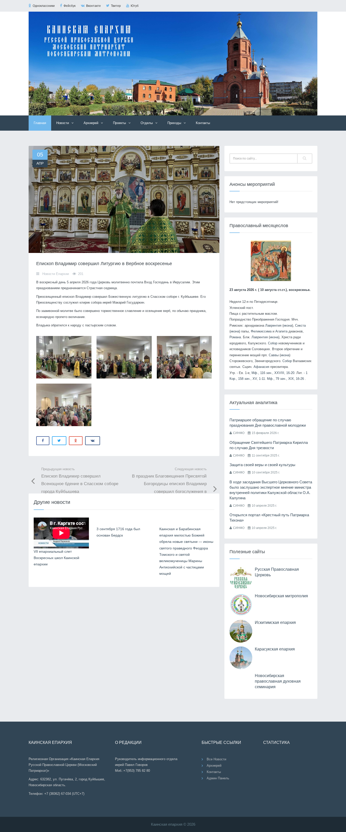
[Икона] (271, 260)
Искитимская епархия (275, 622)
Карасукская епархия (275, 649)
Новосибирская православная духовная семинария (278, 681)
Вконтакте (93, 6)
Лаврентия (273, 325)
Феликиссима (261, 331)
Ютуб (135, 6)
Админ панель (218, 778)
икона (287, 325)
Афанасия (261, 367)
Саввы (274, 355)
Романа (235, 337)
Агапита (281, 331)
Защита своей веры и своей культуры (262, 465)
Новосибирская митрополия (281, 596)
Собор (272, 343)
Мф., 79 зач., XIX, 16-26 (285, 379)
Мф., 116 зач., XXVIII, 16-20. (273, 373)
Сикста (300, 325)
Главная (40, 123)
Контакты (203, 123)
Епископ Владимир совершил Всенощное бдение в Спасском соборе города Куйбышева (79, 480)
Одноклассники (44, 6)
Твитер (116, 6)
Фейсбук (69, 6)
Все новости (216, 759)
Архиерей (214, 765)
